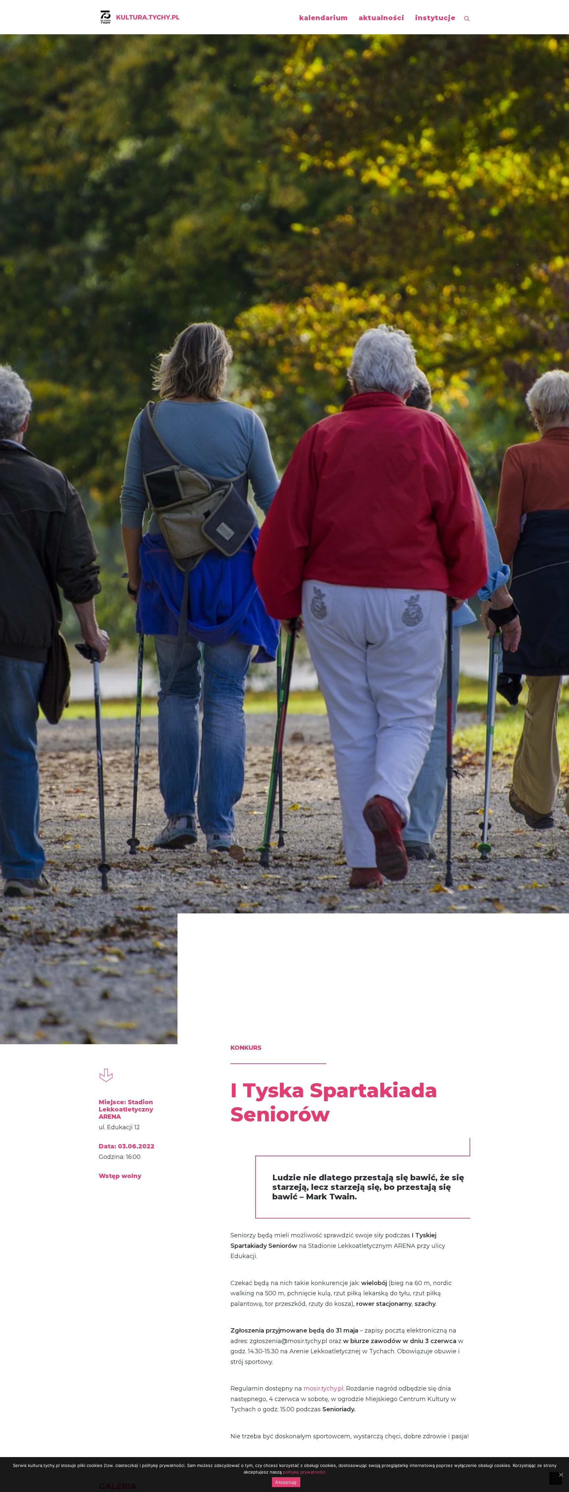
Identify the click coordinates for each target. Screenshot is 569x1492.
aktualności (381, 18)
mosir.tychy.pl (322, 1388)
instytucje (435, 18)
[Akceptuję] (560, 1474)
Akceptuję (286, 1482)
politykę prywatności (304, 1472)
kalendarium (323, 18)
